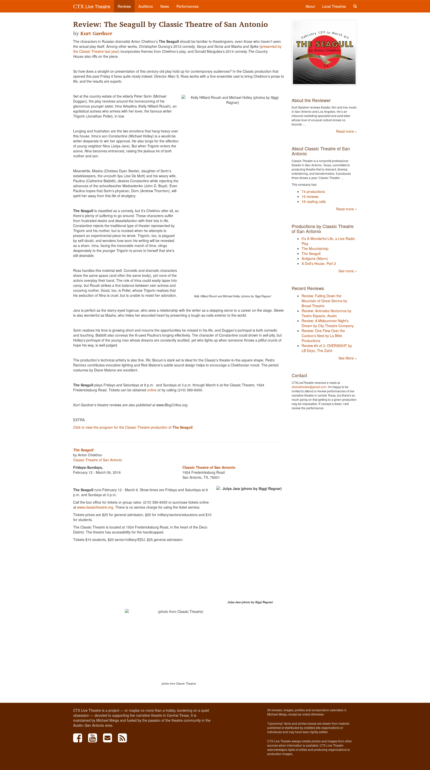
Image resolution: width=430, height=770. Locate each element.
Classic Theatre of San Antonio (97, 459)
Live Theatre (91, 6)
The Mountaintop (315, 248)
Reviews (124, 6)
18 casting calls (314, 201)
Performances (187, 6)
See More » (347, 357)
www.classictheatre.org (95, 507)
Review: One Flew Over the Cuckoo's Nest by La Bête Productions (323, 335)
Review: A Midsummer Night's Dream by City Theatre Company (328, 323)
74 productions (313, 191)
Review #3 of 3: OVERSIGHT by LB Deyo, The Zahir (327, 348)
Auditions (145, 6)
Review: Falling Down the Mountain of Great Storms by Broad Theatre (324, 300)
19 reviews (310, 196)
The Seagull (83, 449)
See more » (347, 270)
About (310, 6)
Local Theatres (334, 6)
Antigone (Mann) (315, 258)
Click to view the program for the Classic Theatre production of (133, 427)
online (152, 389)
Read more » (346, 131)
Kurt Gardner (96, 33)
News (164, 6)
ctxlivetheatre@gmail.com (309, 387)
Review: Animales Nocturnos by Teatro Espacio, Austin (326, 313)
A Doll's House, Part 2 (319, 263)
